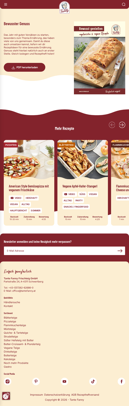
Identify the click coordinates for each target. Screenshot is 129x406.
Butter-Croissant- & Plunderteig (22, 344)
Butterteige (10, 355)
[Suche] (123, 4)
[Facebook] (121, 381)
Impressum (36, 394)
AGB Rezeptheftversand (85, 394)
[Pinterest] (36, 381)
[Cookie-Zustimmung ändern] (6, 396)
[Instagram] (7, 381)
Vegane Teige (12, 347)
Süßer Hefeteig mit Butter (19, 340)
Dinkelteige (10, 351)
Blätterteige (10, 317)
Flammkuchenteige (15, 325)
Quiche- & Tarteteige (16, 332)
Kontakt (8, 306)
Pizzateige (10, 321)
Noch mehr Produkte (16, 362)
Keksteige (9, 359)
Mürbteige (10, 329)
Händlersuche (12, 302)
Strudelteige (11, 336)
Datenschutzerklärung (57, 394)
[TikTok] (93, 381)
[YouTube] (64, 381)
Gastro (8, 366)
